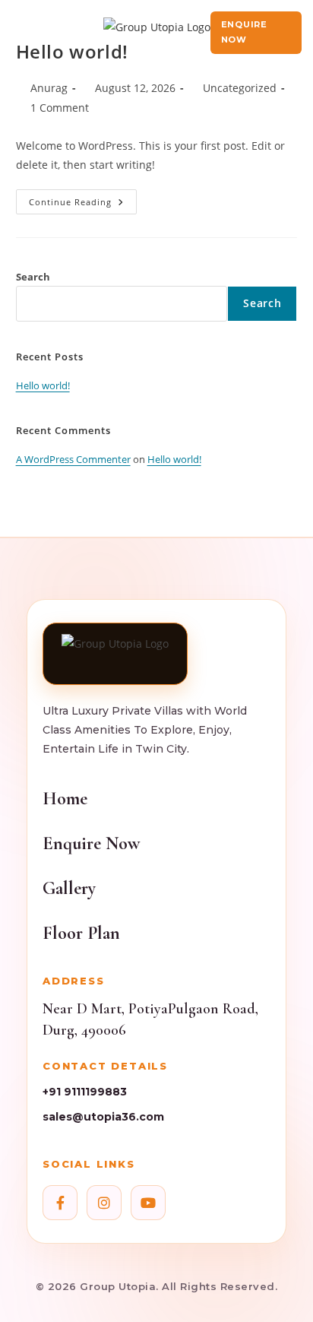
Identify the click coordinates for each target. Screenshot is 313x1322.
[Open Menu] (22, 32)
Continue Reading (83, 198)
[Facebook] (60, 1202)
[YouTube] (148, 1202)
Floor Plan (81, 933)
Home (65, 799)
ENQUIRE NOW (244, 32)
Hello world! (43, 385)
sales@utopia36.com (103, 1117)
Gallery (69, 888)
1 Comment (59, 107)
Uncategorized (240, 88)
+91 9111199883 (85, 1091)
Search (33, 277)
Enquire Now (91, 843)
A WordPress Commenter (73, 459)
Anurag (49, 88)
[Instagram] (104, 1202)
